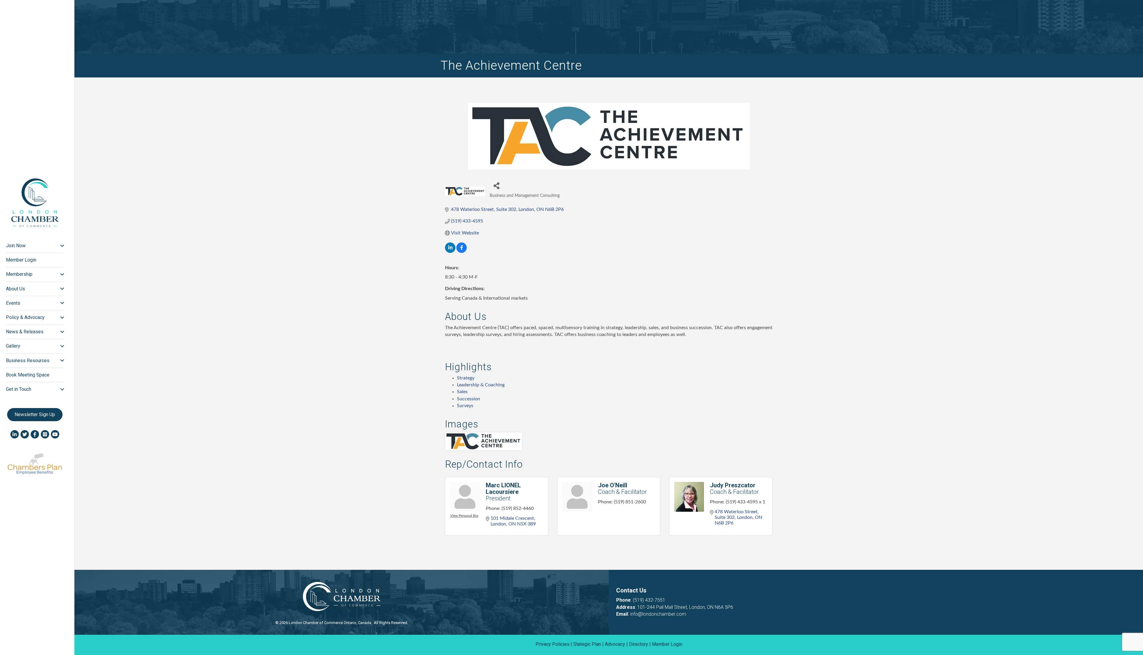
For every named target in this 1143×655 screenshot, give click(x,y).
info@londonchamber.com (658, 614)
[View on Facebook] (461, 251)
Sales (462, 391)
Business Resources (27, 360)
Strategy (465, 378)
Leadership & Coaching (481, 384)
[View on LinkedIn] (450, 251)
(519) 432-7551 (649, 600)
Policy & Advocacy (25, 317)
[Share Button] (496, 185)
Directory (638, 644)
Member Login (21, 260)
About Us (15, 289)
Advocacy (615, 644)
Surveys (465, 405)
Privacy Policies (552, 644)
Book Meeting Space (27, 375)
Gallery (13, 346)
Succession (468, 398)
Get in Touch (18, 389)
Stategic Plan (587, 644)
